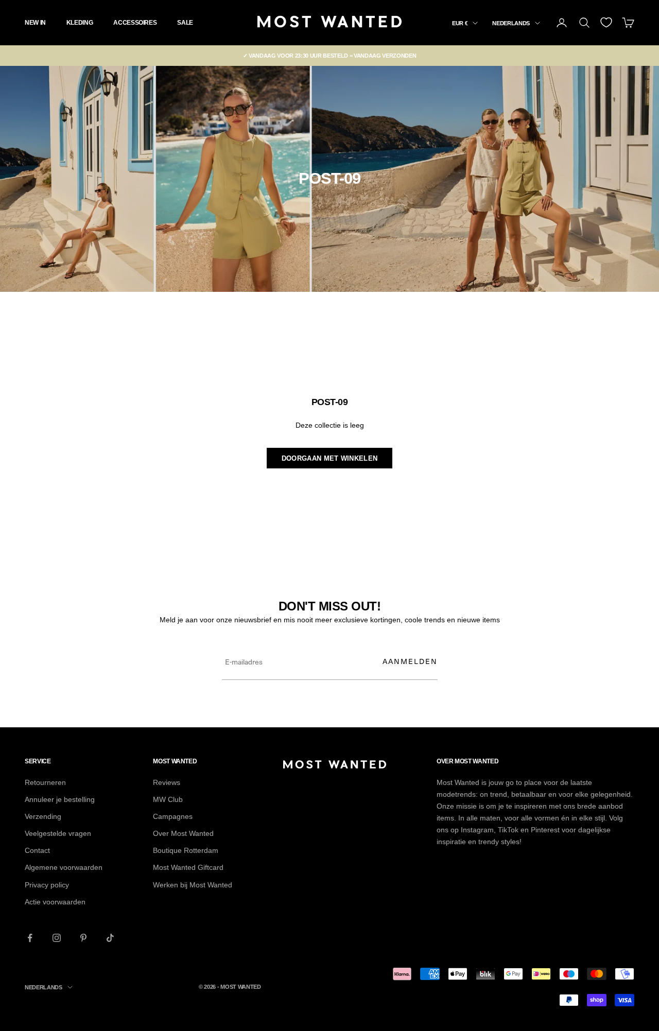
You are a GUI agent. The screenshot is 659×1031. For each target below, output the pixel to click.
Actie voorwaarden (55, 902)
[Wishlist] (606, 22)
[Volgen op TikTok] (110, 938)
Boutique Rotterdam (185, 850)
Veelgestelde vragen (58, 833)
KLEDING (79, 22)
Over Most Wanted (183, 833)
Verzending (43, 816)
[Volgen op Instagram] (56, 938)
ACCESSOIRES (135, 22)
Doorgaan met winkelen (329, 458)
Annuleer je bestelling (60, 799)
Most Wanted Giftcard (188, 867)
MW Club (168, 799)
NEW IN (35, 22)
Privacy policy (47, 885)
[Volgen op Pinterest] (83, 938)
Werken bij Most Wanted (192, 885)
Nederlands (511, 23)
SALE (185, 22)
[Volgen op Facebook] (30, 938)
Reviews (166, 782)
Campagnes (173, 816)
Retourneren (45, 782)
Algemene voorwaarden (63, 867)
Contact (37, 850)
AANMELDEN (410, 661)
